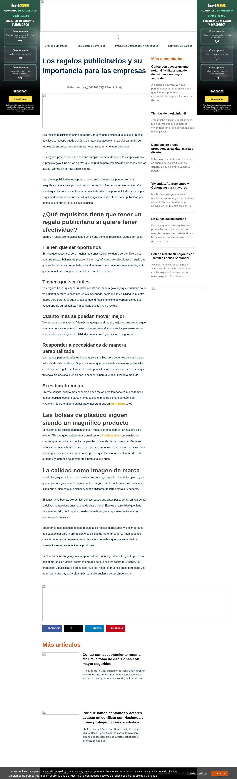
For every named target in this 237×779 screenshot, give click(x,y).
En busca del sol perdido (168, 218)
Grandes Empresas (56, 45)
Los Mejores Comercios (91, 45)
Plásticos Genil (111, 435)
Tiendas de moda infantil (168, 113)
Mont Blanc (118, 403)
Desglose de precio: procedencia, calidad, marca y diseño (172, 148)
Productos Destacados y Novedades (136, 45)
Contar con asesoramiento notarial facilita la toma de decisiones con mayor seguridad (112, 659)
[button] (52, 628)
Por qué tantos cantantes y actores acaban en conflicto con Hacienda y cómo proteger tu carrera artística (113, 717)
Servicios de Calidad (180, 45)
